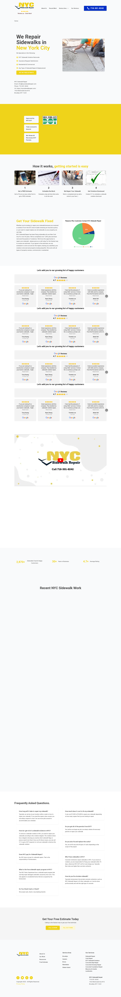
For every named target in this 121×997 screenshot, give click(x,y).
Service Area (63, 8)
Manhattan (65, 964)
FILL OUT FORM (68, 928)
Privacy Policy (20, 984)
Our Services (75, 8)
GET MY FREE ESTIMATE (26, 72)
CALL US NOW (52, 928)
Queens (64, 959)
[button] (14, 296)
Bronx (64, 962)
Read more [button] (25, 295)
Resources (42, 959)
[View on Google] (25, 303)
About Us (44, 8)
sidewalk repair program (45, 872)
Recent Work (53, 8)
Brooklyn (65, 956)
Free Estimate (43, 962)
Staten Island (66, 967)
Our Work (42, 956)
